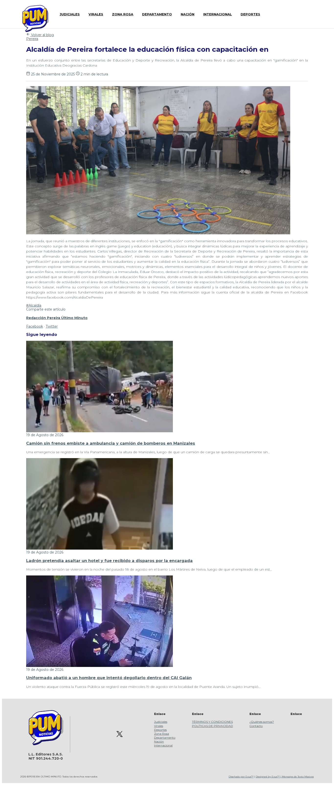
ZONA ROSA (122, 14)
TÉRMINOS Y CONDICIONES (212, 722)
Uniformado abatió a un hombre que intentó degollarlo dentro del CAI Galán (109, 677)
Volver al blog (42, 35)
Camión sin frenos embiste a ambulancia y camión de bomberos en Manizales (110, 443)
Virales (158, 726)
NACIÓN (187, 14)
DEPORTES (250, 14)
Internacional (163, 745)
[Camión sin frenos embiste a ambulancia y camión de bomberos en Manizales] (99, 431)
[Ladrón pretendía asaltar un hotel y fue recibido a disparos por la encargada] (99, 548)
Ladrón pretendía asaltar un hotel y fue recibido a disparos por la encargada (109, 560)
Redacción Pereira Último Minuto (57, 318)
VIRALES (96, 14)
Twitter (52, 326)
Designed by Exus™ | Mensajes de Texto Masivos (285, 776)
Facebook (34, 326)
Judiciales (160, 722)
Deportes (160, 730)
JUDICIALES (70, 14)
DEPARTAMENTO (157, 14)
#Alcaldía (33, 305)
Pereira (32, 39)
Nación (159, 741)
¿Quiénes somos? (261, 722)
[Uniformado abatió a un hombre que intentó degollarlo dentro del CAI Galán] (99, 666)
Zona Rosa (161, 733)
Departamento (164, 737)
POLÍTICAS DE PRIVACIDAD (212, 726)
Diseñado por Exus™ (241, 776)
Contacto (256, 726)
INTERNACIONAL (217, 14)
